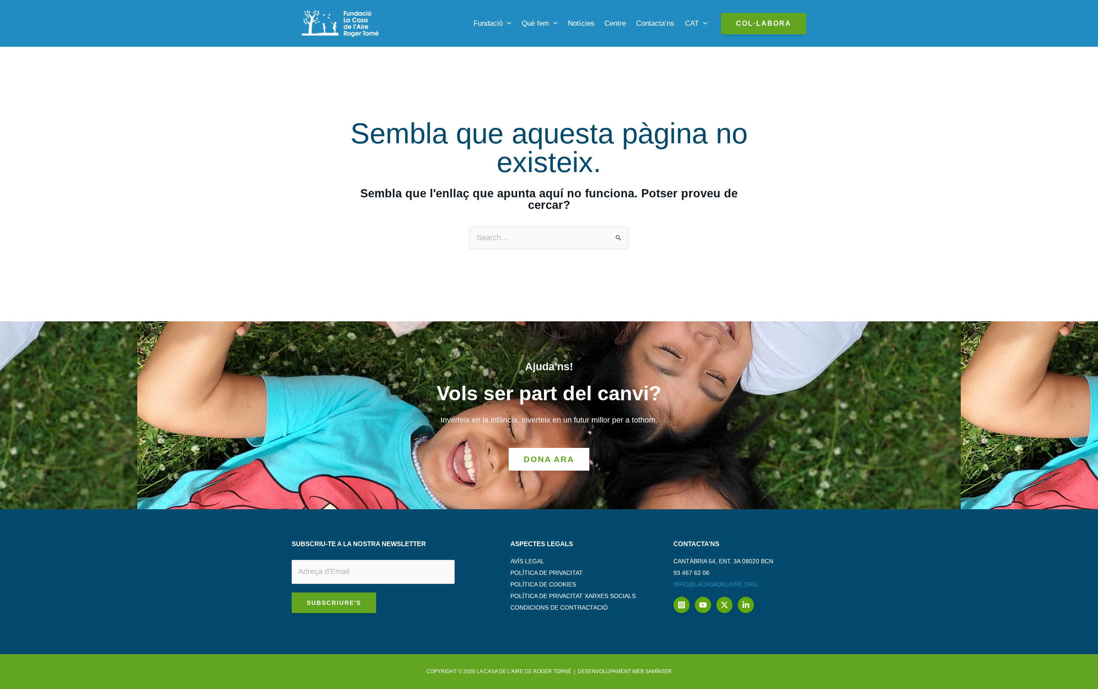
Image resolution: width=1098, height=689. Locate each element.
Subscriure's (334, 602)
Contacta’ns (655, 23)
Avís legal (527, 561)
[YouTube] (703, 605)
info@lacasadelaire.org (715, 584)
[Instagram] (681, 605)
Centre (615, 23)
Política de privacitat (546, 572)
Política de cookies (543, 584)
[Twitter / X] (724, 605)
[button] (507, 24)
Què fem (535, 23)
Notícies (581, 23)
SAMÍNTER (658, 671)
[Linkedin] (746, 605)
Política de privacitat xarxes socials (573, 595)
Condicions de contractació (559, 607)
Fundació (488, 23)
